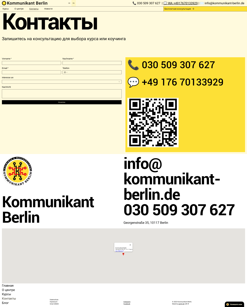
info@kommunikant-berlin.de (225, 3)
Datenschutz (54, 300)
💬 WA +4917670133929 (180, 3)
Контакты (9, 298)
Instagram (127, 302)
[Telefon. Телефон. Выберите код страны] (66, 72)
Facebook (127, 304)
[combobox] (62, 82)
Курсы (6, 294)
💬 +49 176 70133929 (175, 82)
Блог (5, 303)
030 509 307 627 (148, 3)
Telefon (66, 68)
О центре (8, 290)
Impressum (53, 302)
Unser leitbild (54, 304)
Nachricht (6, 87)
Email (5, 68)
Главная (8, 285)
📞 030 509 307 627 (172, 64)
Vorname (7, 58)
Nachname (68, 58)
